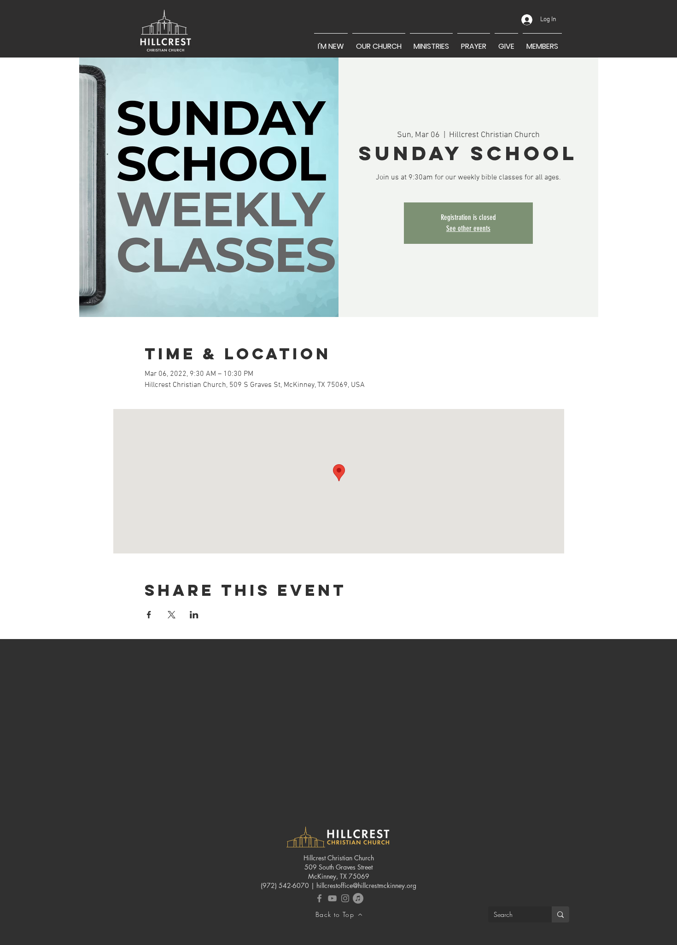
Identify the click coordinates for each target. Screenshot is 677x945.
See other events (468, 228)
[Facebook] (319, 898)
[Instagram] (345, 898)
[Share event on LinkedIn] (194, 614)
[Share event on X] (171, 614)
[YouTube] (332, 898)
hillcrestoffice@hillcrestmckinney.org (366, 885)
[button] (331, 42)
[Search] (560, 914)
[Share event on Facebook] (149, 614)
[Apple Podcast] (358, 898)
